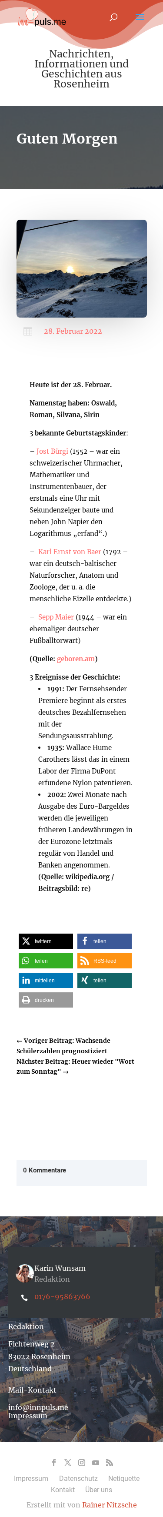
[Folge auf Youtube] (96, 1463)
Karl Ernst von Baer (69, 552)
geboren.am (76, 659)
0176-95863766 (62, 1296)
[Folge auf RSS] (109, 1463)
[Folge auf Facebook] (54, 1463)
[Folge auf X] (68, 1463)
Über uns (98, 1490)
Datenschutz (78, 1478)
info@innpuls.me (38, 1407)
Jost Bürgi (52, 451)
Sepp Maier (56, 617)
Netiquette (124, 1478)
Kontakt (63, 1490)
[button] (46, 941)
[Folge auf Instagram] (82, 1463)
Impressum (27, 1415)
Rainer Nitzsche (109, 1504)
